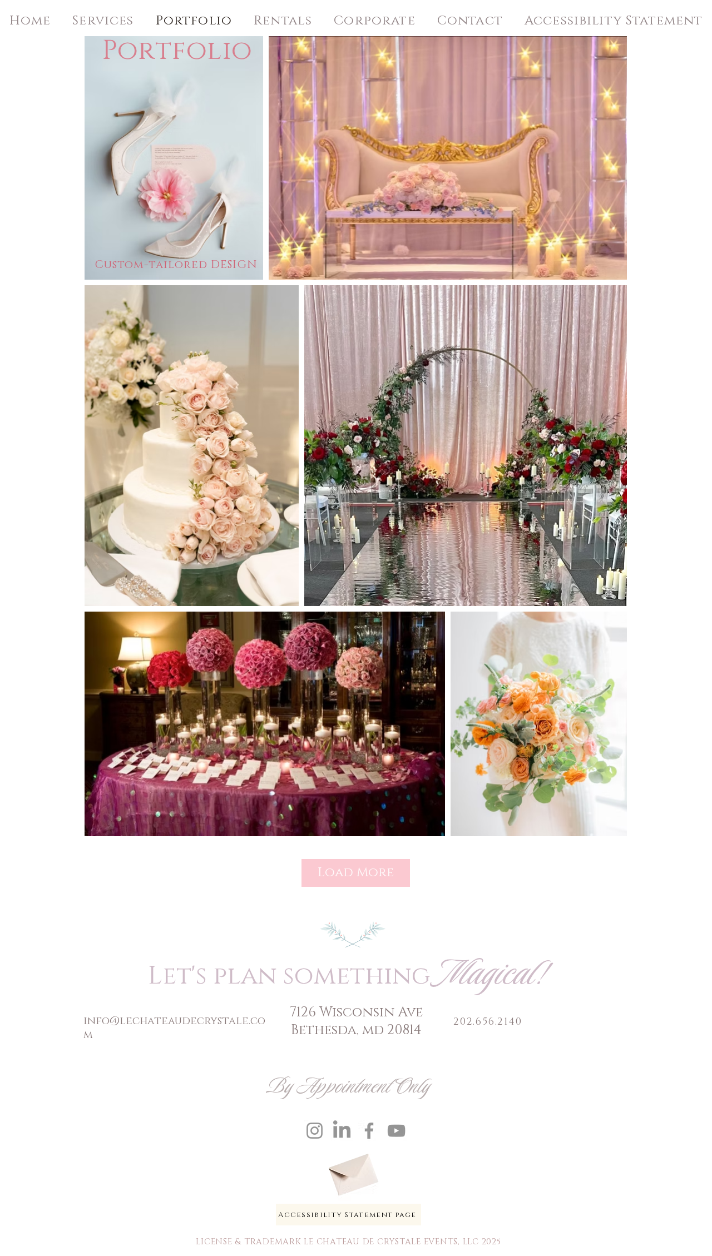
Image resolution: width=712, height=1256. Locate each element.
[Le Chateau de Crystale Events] (342, 1130)
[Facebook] (369, 1130)
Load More (356, 872)
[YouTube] (396, 1130)
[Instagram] (314, 1130)
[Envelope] (352, 1171)
